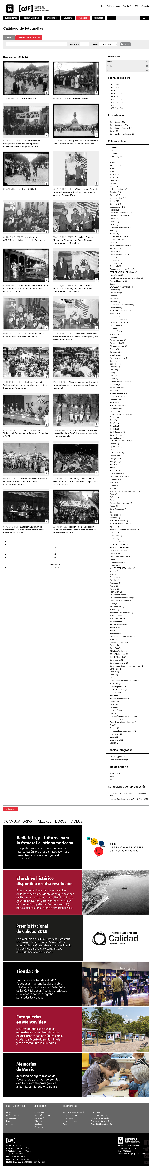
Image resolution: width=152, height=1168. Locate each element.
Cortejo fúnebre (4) (117, 435)
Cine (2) (113, 678)
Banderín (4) (115, 411)
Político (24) (114, 174)
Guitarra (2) (114, 728)
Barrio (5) (113, 361)
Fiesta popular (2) (117, 719)
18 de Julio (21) (116, 180)
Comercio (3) (115, 539)
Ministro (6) (114, 334)
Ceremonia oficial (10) (119, 237)
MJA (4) (113, 488)
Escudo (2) (114, 707)
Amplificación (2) (116, 627)
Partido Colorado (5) (118, 388)
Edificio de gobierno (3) (119, 547)
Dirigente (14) (115, 204)
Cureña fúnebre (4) (117, 438)
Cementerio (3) (116, 536)
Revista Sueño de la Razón (102, 1121)
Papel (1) (113, 779)
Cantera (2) (114, 672)
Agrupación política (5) (119, 358)
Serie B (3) (114, 131)
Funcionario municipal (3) (120, 556)
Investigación (51, 18)
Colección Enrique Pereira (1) (122, 134)
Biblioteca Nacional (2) (119, 651)
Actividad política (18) (118, 189)
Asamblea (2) (115, 633)
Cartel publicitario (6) (118, 319)
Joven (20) (114, 186)
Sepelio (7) (114, 299)
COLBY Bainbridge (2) (119, 654)
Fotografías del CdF (31, 18)
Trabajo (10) (115, 251)
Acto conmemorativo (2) (119, 619)
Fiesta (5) (113, 376)
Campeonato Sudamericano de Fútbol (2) (126, 666)
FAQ (136, 6)
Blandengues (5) (116, 364)
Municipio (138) (116, 157)
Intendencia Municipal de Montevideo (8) (126, 278)
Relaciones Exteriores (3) (120, 595)
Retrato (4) (114, 506)
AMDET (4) (114, 402)
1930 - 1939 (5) (116, 93)
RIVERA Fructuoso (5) (118, 393)
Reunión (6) (114, 349)
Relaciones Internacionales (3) (122, 598)
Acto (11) (113, 231)
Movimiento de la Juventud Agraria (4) (125, 491)
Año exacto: (75, 44)
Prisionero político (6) (118, 346)
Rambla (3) (114, 589)
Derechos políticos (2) (118, 690)
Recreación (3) (116, 592)
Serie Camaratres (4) (118, 509)
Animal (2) (114, 630)
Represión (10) (116, 248)
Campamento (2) (116, 660)
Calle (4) (113, 420)
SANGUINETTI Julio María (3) (122, 601)
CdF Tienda (95, 1112)
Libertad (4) (114, 485)
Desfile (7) (114, 284)
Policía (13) (114, 222)
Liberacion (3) (115, 565)
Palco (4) (113, 494)
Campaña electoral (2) (119, 663)
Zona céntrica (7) (116, 308)
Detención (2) (115, 693)
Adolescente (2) (116, 621)
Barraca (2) (114, 645)
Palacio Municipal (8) (118, 281)
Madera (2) (114, 743)
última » (55, 567)
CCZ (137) (114, 160)
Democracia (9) (116, 260)
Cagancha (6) (115, 317)
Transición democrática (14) (121, 213)
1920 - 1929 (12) (116, 90)
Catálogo (83, 18)
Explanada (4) (115, 465)
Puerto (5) (114, 391)
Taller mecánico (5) (117, 396)
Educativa (68, 18)
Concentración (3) (117, 542)
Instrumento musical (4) (119, 476)
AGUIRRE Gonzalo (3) (119, 521)
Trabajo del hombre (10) (119, 254)
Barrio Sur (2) (115, 648)
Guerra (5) (114, 379)
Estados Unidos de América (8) (122, 269)
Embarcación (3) (116, 553)
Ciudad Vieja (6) (116, 325)
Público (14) (114, 210)
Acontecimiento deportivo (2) (121, 613)
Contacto (145, 6)
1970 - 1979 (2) (116, 105)
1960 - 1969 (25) (116, 102)
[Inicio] (42, 15)
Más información (47, 93)
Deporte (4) (114, 444)
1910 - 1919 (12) (116, 87)
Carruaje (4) (114, 426)
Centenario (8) (115, 266)
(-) (147, 62)
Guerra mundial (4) (117, 473)
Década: (95, 44)
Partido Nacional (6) (118, 340)
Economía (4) (115, 456)
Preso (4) (113, 500)
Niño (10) (113, 242)
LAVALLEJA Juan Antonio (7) (121, 287)
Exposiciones (11, 18)
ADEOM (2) (114, 610)
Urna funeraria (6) (117, 355)
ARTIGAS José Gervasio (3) (121, 524)
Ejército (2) (114, 696)
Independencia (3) (117, 562)
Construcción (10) (117, 240)
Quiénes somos (113, 6)
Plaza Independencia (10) (120, 245)
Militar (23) (114, 177)
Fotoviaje (66, 1124)
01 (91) (112, 163)
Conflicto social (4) (117, 432)
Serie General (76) (117, 122)
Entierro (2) (114, 701)
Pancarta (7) (115, 296)
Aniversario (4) (116, 408)
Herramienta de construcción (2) (123, 731)
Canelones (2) (115, 669)
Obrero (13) (114, 219)
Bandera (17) (115, 195)
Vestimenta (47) (116, 165)
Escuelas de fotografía (100, 1118)
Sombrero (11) (115, 234)
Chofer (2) (114, 675)
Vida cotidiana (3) (117, 607)
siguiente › (55, 564)
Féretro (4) (114, 468)
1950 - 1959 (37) (116, 99)
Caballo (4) (114, 417)
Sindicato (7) (115, 302)
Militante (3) (114, 571)
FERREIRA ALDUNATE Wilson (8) (123, 272)
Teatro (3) (113, 604)
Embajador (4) (115, 462)
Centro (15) (114, 201)
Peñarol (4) (114, 497)
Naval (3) (113, 574)
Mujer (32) (114, 171)
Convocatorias (68, 1118)
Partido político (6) (117, 343)
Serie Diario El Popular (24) (121, 128)
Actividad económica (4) (119, 405)
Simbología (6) (116, 352)
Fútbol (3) (113, 559)
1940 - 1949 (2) (116, 96)
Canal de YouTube (70, 1115)
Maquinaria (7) (116, 290)
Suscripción (127, 6)
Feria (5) (113, 373)
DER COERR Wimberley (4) (121, 441)
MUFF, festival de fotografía (73, 1112)
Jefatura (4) (114, 482)
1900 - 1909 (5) (116, 85)
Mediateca (98, 18)
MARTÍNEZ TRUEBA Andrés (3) (122, 568)
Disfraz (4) (114, 450)
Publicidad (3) (115, 583)
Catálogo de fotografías (29, 37)
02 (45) (112, 168)
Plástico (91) (115, 774)
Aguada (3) (114, 527)
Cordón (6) (114, 328)
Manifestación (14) (117, 207)
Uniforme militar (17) (118, 198)
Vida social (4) (115, 515)
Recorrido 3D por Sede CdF (102, 1124)
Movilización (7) (116, 293)
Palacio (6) (114, 337)
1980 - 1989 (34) (116, 108)
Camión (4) (114, 423)
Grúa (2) (113, 725)
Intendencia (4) (116, 479)
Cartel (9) (113, 257)
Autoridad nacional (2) (119, 642)
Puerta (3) (114, 586)
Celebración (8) (116, 263)
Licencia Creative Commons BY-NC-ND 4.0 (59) (129, 799)
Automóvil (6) (115, 314)
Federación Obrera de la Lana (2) (123, 716)
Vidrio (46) (114, 777)
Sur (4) (112, 512)
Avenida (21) (115, 183)
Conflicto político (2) (118, 687)
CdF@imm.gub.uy (18, 1156)
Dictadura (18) (115, 192)
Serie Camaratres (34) (119, 125)
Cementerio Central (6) (119, 322)
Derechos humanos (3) (119, 545)
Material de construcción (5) (121, 382)
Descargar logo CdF (99, 1115)
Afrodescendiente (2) (118, 624)
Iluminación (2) (116, 734)
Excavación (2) (116, 710)
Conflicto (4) (114, 429)
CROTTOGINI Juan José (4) (121, 414)
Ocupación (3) (115, 577)
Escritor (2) (114, 704)
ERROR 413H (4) (117, 453)
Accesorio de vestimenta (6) (121, 311)
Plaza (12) (114, 225)
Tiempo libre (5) (116, 399)
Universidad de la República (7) (122, 305)
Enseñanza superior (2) (119, 698)
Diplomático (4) (116, 447)
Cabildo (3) (114, 533)
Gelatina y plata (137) (118, 757)
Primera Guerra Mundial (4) (121, 503)
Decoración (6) (116, 331)
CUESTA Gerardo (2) (118, 657)
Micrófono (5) (115, 385)
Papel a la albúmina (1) (119, 760)
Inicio (102, 6)
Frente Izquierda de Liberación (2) (123, 722)
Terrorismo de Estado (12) (120, 228)
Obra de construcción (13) (120, 216)
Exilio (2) (113, 713)
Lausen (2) (114, 737)
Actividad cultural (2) (118, 616)
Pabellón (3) (115, 580)
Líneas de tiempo (70, 1121)
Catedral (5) (114, 370)
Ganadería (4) (115, 470)
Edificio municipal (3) (118, 550)
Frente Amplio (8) (117, 275)
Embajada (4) (115, 459)
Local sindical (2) (117, 740)
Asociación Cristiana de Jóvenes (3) (124, 530)
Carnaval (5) (115, 367)
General (9, 37)
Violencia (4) (115, 518)
